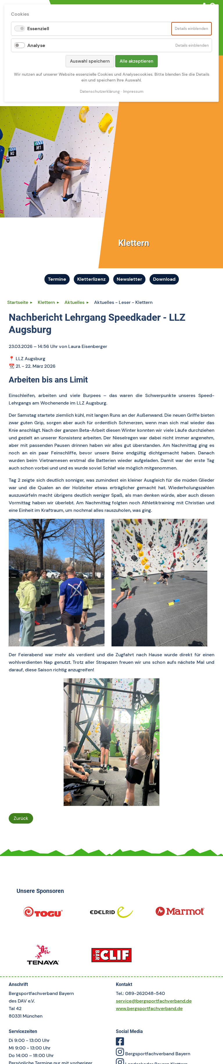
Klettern (46, 302)
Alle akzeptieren (136, 61)
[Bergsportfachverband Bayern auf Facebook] (120, 1043)
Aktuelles (74, 302)
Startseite (17, 302)
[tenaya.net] (43, 957)
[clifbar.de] (111, 957)
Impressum (133, 91)
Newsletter (129, 279)
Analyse (36, 45)
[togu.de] (43, 914)
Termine (57, 279)
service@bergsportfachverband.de (154, 1001)
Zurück (21, 818)
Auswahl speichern (90, 61)
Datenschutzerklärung (100, 91)
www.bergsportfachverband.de (149, 1008)
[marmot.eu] (180, 914)
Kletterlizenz (91, 279)
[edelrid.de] (111, 914)
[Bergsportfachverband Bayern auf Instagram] (120, 1054)
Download (164, 279)
